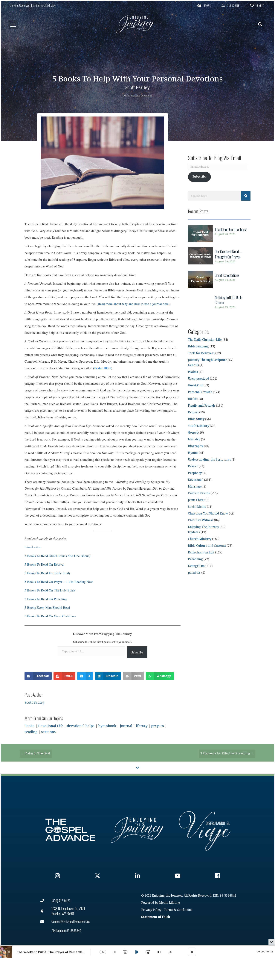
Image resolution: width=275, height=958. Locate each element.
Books (136, 95)
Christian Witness (200, 520)
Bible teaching (198, 346)
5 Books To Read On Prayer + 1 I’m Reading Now (59, 581)
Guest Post (195, 385)
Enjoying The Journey (203, 527)
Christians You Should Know (208, 513)
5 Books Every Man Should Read (47, 607)
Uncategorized (198, 379)
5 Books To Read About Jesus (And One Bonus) (57, 555)
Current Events (199, 493)
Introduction (33, 547)
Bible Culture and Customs (207, 546)
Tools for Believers (201, 353)
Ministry (194, 439)
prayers (157, 726)
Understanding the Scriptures (209, 459)
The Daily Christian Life (205, 340)
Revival (193, 412)
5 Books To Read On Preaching (46, 599)
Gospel (193, 433)
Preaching (195, 559)
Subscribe (137, 652)
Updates (194, 532)
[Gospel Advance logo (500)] (70, 830)
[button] (204, 5)
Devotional (146, 95)
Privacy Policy (151, 910)
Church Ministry (199, 539)
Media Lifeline (169, 903)
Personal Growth (200, 392)
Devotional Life (50, 726)
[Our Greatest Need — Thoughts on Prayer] (219, 256)
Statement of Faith (155, 917)
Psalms (193, 372)
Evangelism (196, 566)
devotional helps (80, 726)
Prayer (193, 466)
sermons (48, 732)
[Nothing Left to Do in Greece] (219, 302)
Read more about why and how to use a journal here (133, 303)
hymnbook (107, 726)
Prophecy (195, 473)
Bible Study (196, 419)
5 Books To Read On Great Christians (50, 616)
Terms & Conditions (178, 910)
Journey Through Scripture (207, 360)
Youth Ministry (198, 426)
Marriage (195, 486)
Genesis (193, 365)
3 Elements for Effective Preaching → (227, 753)
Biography (195, 446)
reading (31, 732)
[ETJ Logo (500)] (137, 830)
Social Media (197, 507)
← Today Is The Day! (35, 753)
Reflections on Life (201, 552)
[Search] (245, 196)
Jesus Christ (196, 500)
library (141, 726)
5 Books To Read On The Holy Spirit (50, 590)
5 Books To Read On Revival (44, 564)
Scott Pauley (137, 87)
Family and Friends (201, 406)
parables (194, 573)
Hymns (193, 453)
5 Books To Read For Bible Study (48, 573)
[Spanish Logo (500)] (205, 830)
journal (126, 726)
